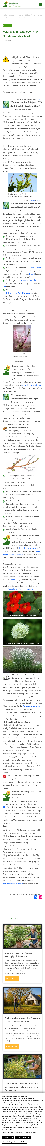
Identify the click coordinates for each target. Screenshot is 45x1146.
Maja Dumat (32, 200)
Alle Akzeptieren (8, 1137)
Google (27, 1132)
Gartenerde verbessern (31, 706)
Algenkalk (10, 248)
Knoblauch (14, 579)
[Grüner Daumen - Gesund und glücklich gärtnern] (12, 4)
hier (4, 286)
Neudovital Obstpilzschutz (30, 280)
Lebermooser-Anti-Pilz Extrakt (19, 292)
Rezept (32, 273)
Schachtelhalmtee (33, 267)
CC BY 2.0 (39, 200)
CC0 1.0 (40, 99)
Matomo (33, 1132)
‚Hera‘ (5, 807)
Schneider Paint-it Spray (31, 385)
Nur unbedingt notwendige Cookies (14, 1142)
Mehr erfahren (11, 978)
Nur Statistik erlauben (23, 1137)
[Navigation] (40, 4)
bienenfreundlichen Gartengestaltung (18, 589)
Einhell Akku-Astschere (28, 548)
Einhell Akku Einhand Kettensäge (21, 553)
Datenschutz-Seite (13, 1109)
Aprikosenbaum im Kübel (13, 883)
